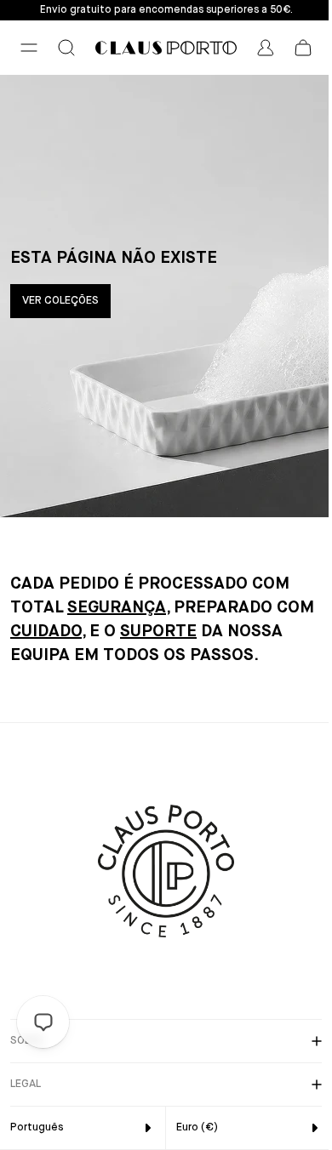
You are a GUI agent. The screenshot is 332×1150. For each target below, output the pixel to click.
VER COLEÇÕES (60, 300)
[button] (28, 47)
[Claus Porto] (166, 47)
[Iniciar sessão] (265, 47)
